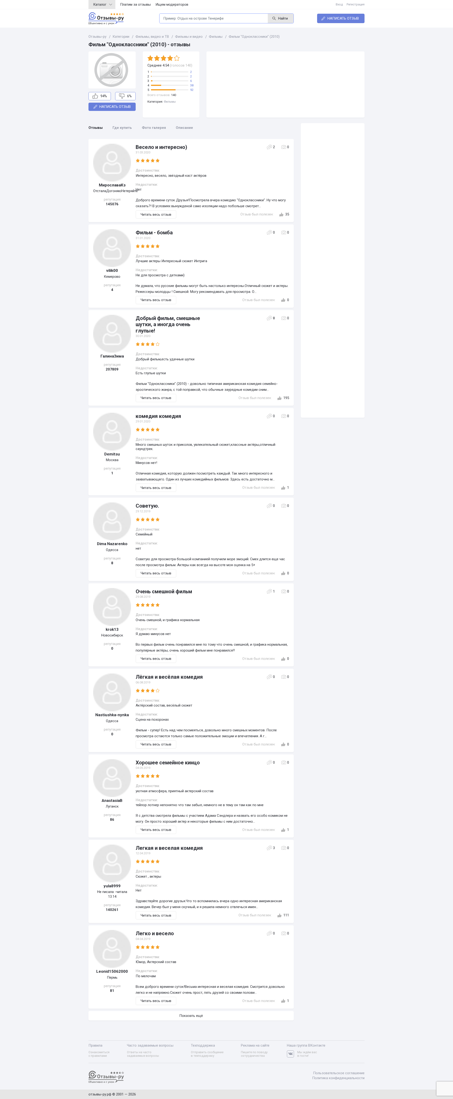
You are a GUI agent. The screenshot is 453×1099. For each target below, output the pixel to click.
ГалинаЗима (112, 356)
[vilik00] (112, 248)
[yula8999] (112, 863)
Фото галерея (154, 128)
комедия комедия (158, 416)
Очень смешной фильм (164, 591)
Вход (339, 4)
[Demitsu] (112, 432)
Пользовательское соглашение (339, 1073)
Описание (184, 128)
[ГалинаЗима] (112, 334)
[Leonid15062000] (112, 949)
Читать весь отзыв (156, 214)
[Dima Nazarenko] (112, 521)
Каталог (99, 4)
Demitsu (112, 454)
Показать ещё (191, 1016)
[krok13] (112, 607)
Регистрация (356, 4)
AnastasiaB (112, 800)
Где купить (122, 128)
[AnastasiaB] (112, 778)
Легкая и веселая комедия (169, 848)
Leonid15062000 (112, 971)
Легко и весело (155, 933)
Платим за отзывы (135, 4)
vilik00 (112, 270)
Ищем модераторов (171, 4)
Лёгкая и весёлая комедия (169, 677)
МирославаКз (112, 185)
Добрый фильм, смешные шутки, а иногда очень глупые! (168, 324)
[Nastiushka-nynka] (112, 692)
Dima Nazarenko (112, 543)
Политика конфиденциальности (338, 1078)
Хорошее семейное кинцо (168, 763)
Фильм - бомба (154, 233)
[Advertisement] (285, 84)
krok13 (112, 629)
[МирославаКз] (112, 162)
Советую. (147, 506)
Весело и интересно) (161, 147)
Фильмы (170, 101)
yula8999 (112, 886)
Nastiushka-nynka (112, 714)
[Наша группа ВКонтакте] (292, 1054)
